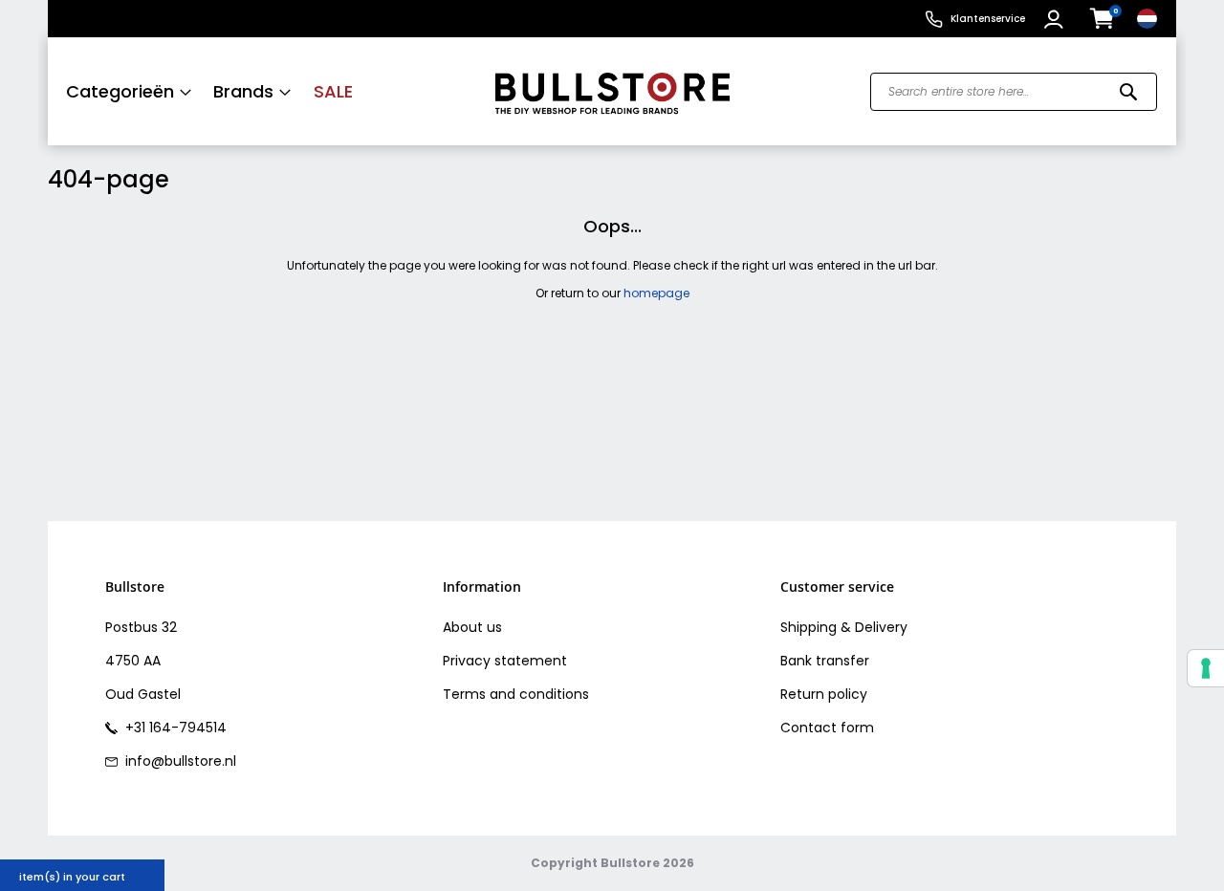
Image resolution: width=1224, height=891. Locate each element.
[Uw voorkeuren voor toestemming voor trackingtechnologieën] (1206, 668)
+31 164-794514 (174, 727)
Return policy (823, 694)
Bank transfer (824, 660)
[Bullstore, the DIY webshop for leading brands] (612, 91)
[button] (1056, 19)
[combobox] (1013, 92)
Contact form (827, 727)
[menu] (261, 91)
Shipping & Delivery (843, 627)
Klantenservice (988, 18)
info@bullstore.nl (178, 761)
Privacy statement (505, 660)
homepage (656, 293)
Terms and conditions (516, 694)
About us (472, 627)
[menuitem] (129, 91)
